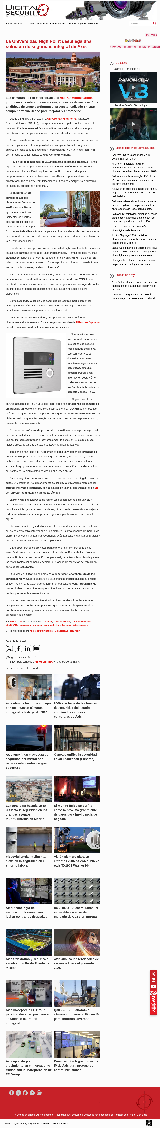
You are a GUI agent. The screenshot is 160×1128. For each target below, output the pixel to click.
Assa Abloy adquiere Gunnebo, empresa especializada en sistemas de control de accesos (134, 286)
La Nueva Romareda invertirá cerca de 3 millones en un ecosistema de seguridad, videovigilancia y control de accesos (134, 252)
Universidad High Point (67, 630)
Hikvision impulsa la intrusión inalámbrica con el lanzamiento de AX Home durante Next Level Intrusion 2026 (134, 167)
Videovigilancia (80, 625)
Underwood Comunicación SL (54, 1123)
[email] (36, 648)
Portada (8, 23)
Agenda (82, 23)
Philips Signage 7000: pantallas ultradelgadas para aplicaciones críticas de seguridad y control (134, 239)
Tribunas (71, 23)
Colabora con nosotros (96, 1114)
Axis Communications (76, 97)
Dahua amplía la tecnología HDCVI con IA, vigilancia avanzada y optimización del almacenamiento (134, 180)
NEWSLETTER (44, 661)
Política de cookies (23, 1114)
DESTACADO (12, 625)
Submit (155, 23)
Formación (37, 625)
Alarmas (48, 621)
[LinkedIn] (27, 648)
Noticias (18, 23)
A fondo (30, 23)
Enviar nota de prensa (122, 1114)
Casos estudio (57, 23)
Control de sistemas (81, 621)
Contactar (142, 1114)
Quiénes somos (44, 1114)
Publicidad (61, 1114)
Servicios (66, 625)
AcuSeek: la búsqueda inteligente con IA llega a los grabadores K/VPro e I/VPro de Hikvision (134, 193)
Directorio (93, 23)
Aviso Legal (75, 1114)
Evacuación (25, 625)
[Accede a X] (153, 973)
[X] (9, 648)
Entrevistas (42, 23)
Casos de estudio (62, 621)
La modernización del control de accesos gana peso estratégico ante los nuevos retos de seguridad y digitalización (134, 218)
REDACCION (16, 621)
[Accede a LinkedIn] (153, 980)
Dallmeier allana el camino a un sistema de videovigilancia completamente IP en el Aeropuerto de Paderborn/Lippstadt (134, 205)
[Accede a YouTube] (153, 986)
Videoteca (121, 62)
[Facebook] (18, 648)
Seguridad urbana (52, 625)
